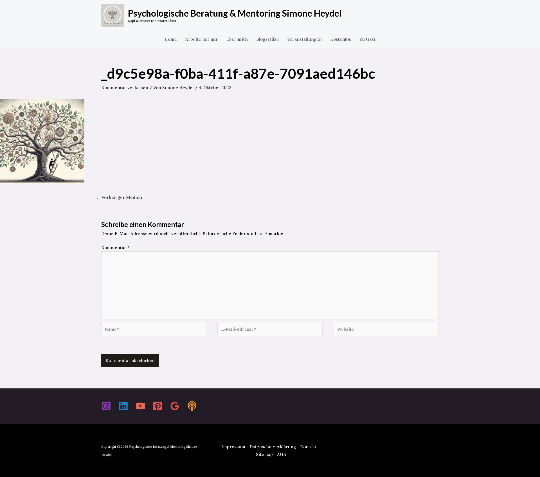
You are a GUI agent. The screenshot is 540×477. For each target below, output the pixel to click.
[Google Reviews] (175, 406)
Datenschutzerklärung (272, 446)
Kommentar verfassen (124, 87)
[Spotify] (192, 406)
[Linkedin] (123, 406)
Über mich (237, 39)
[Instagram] (106, 406)
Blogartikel (267, 39)
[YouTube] (140, 406)
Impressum (233, 446)
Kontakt (308, 446)
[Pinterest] (158, 406)
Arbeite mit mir (201, 39)
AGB (281, 454)
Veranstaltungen (304, 39)
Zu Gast (367, 39)
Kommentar (115, 247)
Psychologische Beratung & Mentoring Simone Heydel (234, 13)
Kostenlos (340, 39)
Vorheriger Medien (119, 197)
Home (171, 39)
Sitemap (264, 454)
